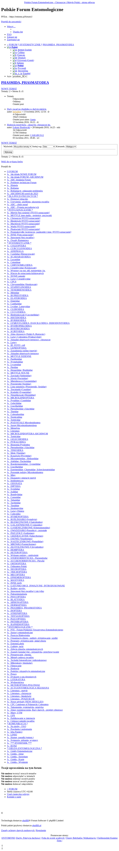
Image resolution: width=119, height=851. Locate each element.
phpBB (25, 820)
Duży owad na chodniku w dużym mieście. (27, 109)
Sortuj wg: (37, 146)
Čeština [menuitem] (21, 52)
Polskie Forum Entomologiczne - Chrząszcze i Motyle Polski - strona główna (59, 2)
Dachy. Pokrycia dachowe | (28, 838)
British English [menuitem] (25, 50)
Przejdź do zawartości (11, 21)
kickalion (17, 111)
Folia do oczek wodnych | (53, 838)
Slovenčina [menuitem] (23, 71)
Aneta (33, 119)
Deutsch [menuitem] (22, 57)
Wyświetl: (8, 146)
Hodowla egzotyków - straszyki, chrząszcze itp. (29, 125)
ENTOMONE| (8, 838)
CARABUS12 (37, 135)
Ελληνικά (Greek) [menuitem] (25, 60)
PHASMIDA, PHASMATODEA (25, 82)
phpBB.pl (36, 825)
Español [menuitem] (26, 73)
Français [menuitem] (21, 55)
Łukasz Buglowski (21, 127)
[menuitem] (18, 32)
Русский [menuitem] (22, 68)
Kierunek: (61, 146)
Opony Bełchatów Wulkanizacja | (81, 838)
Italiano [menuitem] (20, 63)
